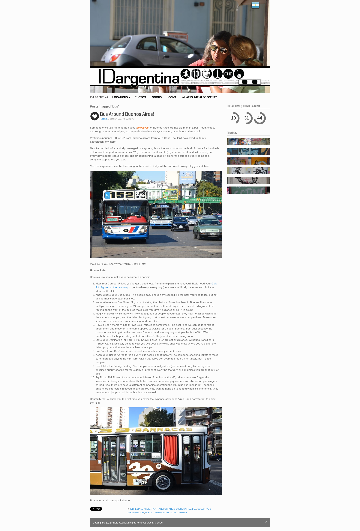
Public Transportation (158, 512)
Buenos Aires (183, 509)
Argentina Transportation (159, 509)
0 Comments (180, 512)
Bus (194, 509)
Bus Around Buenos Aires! (127, 114)
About (150, 522)
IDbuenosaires (136, 512)
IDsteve (103, 119)
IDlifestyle (136, 509)
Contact (159, 522)
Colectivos (204, 509)
